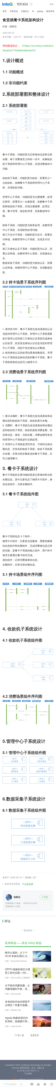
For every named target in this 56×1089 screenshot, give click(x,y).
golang (40, 11)
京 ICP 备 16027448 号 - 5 (28, 1071)
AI (33, 11)
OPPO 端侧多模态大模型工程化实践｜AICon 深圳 (17, 971)
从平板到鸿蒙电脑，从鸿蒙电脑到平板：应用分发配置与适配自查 (17, 987)
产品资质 (28, 1073)
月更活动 (14, 11)
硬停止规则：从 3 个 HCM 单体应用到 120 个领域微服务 (17, 954)
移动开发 (50, 11)
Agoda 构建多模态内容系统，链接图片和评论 (17, 1020)
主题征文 (25, 11)
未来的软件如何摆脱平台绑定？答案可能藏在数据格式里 (17, 1003)
